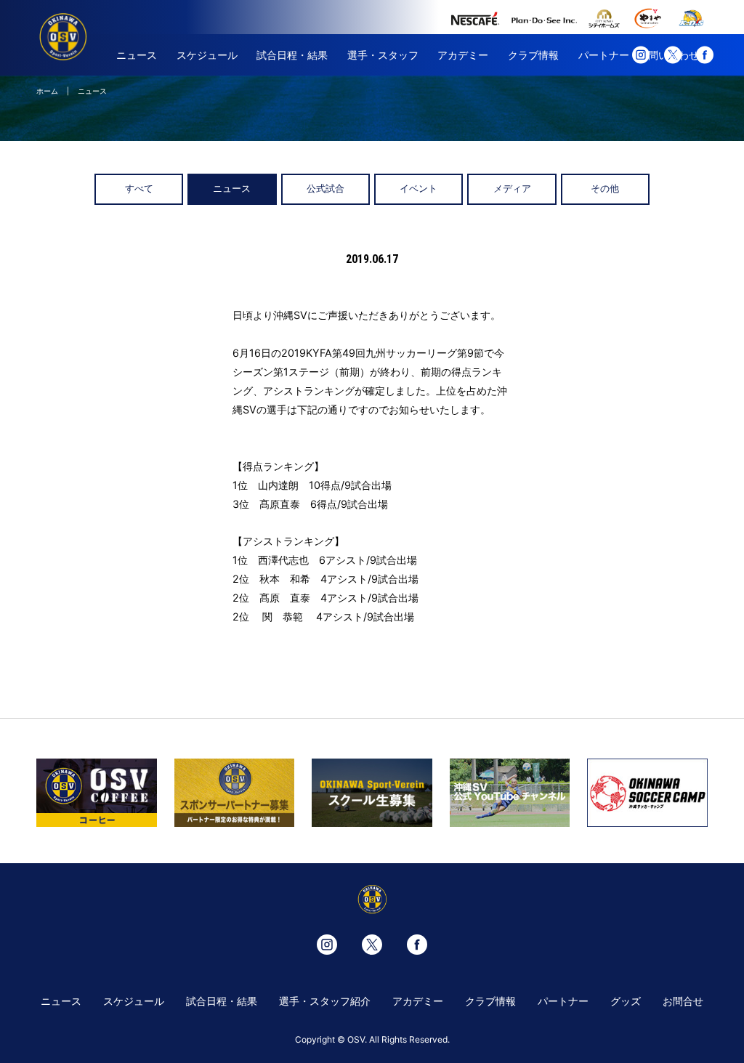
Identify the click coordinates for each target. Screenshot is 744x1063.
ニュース (136, 55)
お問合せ (683, 1001)
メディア (512, 188)
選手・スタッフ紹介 (325, 1001)
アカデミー (462, 55)
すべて (139, 188)
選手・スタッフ (382, 55)
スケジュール (207, 55)
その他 (605, 188)
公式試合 (325, 188)
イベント (418, 188)
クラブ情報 (533, 55)
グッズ (625, 1001)
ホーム (47, 90)
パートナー (603, 55)
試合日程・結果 (292, 55)
